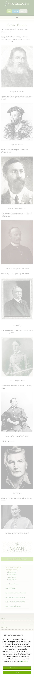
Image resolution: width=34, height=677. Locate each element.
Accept (17, 672)
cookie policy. (23, 661)
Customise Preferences (17, 668)
